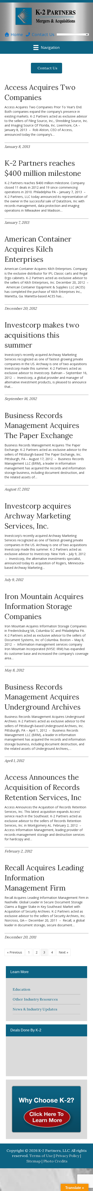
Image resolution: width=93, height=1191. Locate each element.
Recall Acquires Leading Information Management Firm (44, 878)
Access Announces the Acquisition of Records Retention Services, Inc (43, 787)
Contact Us (42, 34)
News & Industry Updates (35, 1009)
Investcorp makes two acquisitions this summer (42, 335)
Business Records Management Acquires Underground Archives (43, 697)
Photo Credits (55, 1161)
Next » (63, 952)
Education (21, 989)
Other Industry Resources (35, 999)
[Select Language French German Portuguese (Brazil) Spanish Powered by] (73, 34)
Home (16, 34)
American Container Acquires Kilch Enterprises (38, 249)
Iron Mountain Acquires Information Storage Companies (44, 606)
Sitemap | (34, 1161)
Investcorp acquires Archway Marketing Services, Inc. (38, 516)
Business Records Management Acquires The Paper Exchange (42, 425)
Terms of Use (41, 1155)
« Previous (14, 952)
